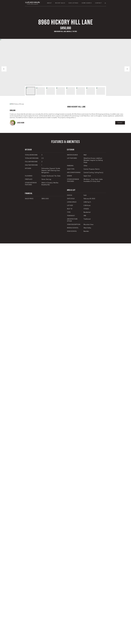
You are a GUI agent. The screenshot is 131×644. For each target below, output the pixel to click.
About (49, 3)
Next (126, 68)
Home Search (87, 3)
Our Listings (73, 3)
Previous (4, 68)
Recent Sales (60, 3)
